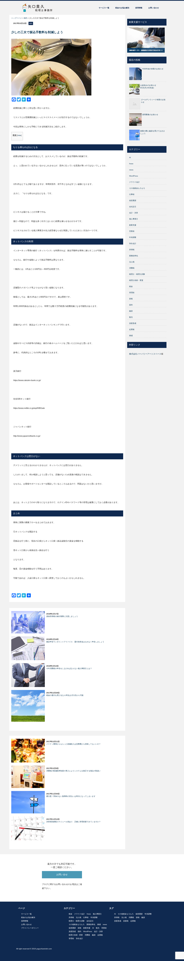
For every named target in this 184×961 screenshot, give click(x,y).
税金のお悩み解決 (122, 8)
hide (19, 135)
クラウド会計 (134, 182)
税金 (131, 286)
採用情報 (138, 8)
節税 (131, 299)
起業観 (131, 329)
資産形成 (132, 323)
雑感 (131, 336)
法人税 (131, 262)
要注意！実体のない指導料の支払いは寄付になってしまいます (70, 796)
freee (131, 164)
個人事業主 (133, 219)
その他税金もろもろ (137, 188)
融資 (131, 311)
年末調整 (132, 237)
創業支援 (132, 225)
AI (130, 157)
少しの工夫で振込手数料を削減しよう (37, 32)
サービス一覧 (104, 8)
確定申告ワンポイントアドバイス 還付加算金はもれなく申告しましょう (75, 642)
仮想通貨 (132, 200)
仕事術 (131, 194)
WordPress (133, 176)
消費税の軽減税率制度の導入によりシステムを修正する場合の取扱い (73, 771)
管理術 (131, 293)
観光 (131, 317)
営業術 (131, 231)
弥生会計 (132, 243)
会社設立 (132, 207)
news (131, 170)
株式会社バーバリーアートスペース (145, 354)
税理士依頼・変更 (136, 280)
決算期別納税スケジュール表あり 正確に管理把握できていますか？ (73, 822)
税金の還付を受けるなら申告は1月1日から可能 (64, 695)
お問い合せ (62, 874)
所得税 (131, 250)
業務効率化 (133, 256)
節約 (30, 23)
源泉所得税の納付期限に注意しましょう (62, 616)
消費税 (131, 268)
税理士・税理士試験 (137, 274)
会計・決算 (133, 213)
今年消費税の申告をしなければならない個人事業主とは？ (69, 668)
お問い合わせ (153, 8)
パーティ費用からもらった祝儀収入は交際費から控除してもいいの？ (73, 744)
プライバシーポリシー (30, 928)
